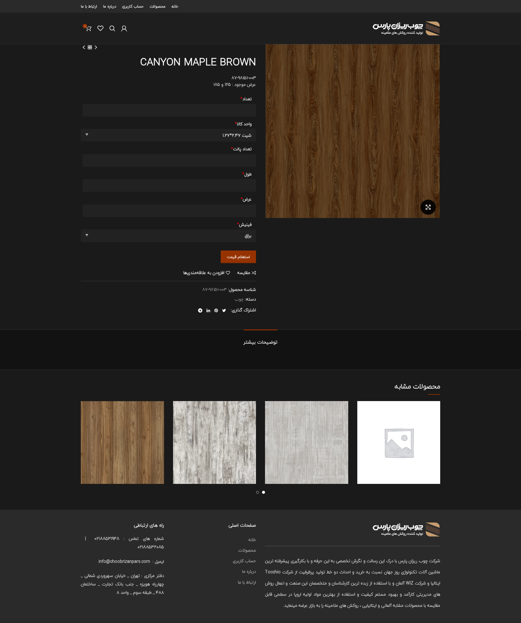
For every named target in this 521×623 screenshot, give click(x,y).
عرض (246, 199)
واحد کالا (243, 124)
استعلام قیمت (238, 257)
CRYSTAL (214, 434)
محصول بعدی (84, 47)
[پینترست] (216, 310)
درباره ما (249, 571)
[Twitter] (224, 310)
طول (247, 174)
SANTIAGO (398, 434)
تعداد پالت (241, 149)
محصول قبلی (96, 47)
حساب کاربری (244, 561)
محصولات (247, 550)
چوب (239, 299)
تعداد (246, 99)
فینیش (244, 224)
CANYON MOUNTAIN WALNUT (122, 434)
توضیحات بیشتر (260, 342)
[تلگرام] (200, 310)
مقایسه (243, 273)
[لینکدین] (208, 310)
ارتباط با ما (247, 582)
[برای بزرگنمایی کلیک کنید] (428, 207)
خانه (252, 540)
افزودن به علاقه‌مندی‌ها (203, 273)
